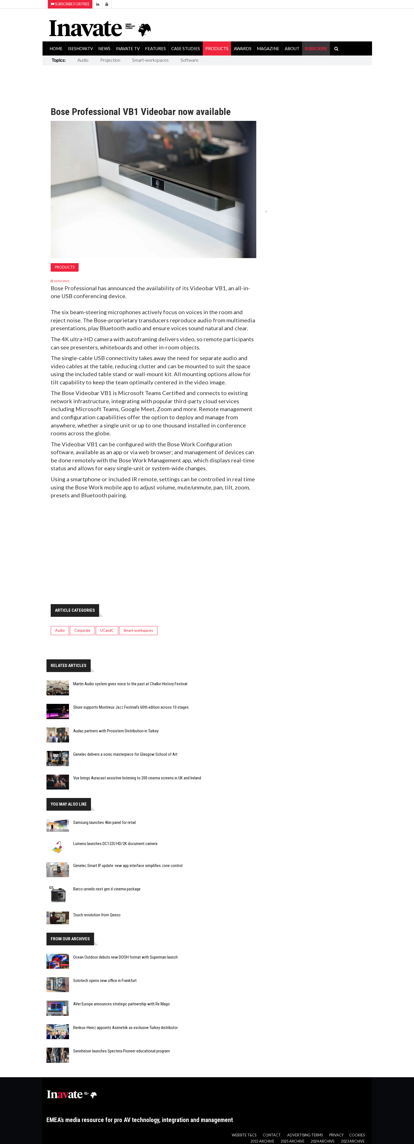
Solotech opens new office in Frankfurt (105, 980)
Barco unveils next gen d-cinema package (107, 889)
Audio (82, 60)
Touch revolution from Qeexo (97, 914)
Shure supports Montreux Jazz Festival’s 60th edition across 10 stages (131, 707)
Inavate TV (128, 48)
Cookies (357, 1135)
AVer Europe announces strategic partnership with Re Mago (121, 1003)
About (292, 48)
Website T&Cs (244, 1135)
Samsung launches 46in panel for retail (104, 822)
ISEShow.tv (80, 48)
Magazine (268, 48)
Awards (242, 48)
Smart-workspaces (150, 60)
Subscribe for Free (72, 4)
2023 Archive (353, 1141)
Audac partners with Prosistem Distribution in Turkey (116, 730)
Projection (110, 60)
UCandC (107, 630)
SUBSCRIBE (316, 48)
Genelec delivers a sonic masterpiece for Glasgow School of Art (125, 754)
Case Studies (185, 48)
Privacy (336, 1135)
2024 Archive (323, 1141)
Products (216, 48)
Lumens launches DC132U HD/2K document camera (115, 843)
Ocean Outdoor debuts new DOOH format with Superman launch (125, 957)
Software (190, 60)
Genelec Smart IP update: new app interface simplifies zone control (127, 865)
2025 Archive (292, 1141)
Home (56, 48)
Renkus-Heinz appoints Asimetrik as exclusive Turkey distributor (125, 1027)
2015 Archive (262, 1141)
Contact (272, 1135)
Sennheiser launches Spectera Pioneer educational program (121, 1051)
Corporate (82, 630)
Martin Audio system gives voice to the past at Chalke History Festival (130, 683)
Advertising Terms (305, 1135)
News (104, 48)
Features (155, 48)
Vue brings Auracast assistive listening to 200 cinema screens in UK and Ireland (137, 778)
